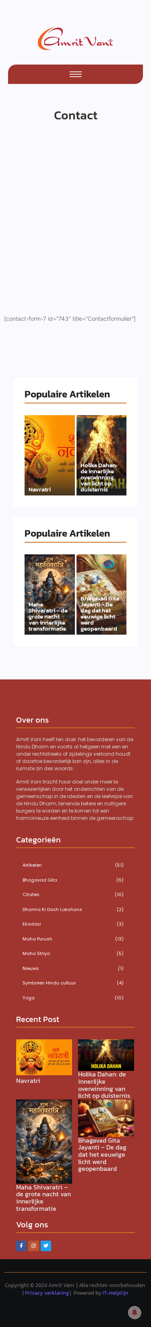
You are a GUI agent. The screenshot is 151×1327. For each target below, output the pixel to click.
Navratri (40, 489)
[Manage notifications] (134, 1312)
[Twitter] (46, 1246)
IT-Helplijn (115, 1293)
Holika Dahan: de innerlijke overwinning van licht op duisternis (99, 477)
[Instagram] (33, 1246)
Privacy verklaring (47, 1293)
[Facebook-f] (21, 1246)
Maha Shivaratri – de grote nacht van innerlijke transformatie (48, 616)
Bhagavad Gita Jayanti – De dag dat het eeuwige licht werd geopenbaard (100, 613)
